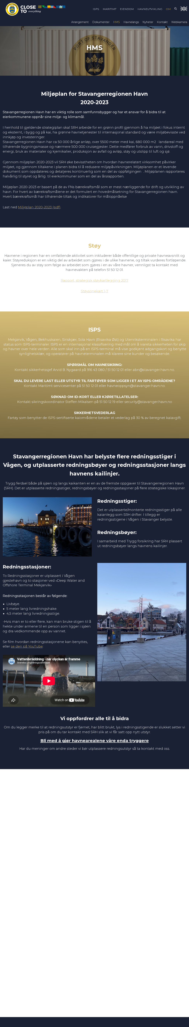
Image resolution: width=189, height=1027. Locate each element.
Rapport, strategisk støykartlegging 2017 (94, 281)
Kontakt (162, 22)
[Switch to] (184, 9)
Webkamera (179, 22)
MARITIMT (109, 9)
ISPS (96, 9)
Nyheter (147, 22)
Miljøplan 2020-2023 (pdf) (39, 207)
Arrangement (80, 22)
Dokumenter (100, 22)
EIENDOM (127, 9)
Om (168, 9)
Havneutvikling (150, 9)
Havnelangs (131, 22)
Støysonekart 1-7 (94, 291)
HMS (116, 22)
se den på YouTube (27, 646)
